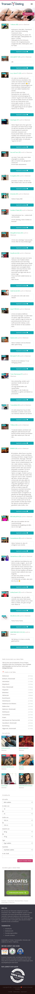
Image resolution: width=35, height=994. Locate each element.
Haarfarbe (5, 847)
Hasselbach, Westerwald (17, 723)
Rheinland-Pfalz (19, 901)
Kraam (17, 717)
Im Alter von (5, 806)
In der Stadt (5, 853)
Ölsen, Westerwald (17, 687)
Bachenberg (17, 726)
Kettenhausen (17, 701)
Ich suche (5, 799)
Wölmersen (17, 676)
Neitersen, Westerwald (17, 709)
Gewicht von (5, 829)
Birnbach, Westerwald (17, 679)
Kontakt (10, 991)
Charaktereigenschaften (11, 933)
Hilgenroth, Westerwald (17, 728)
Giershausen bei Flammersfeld (17, 720)
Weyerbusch (17, 684)
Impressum (24, 991)
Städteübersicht (9, 931)
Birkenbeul (17, 692)
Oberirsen (26, 25)
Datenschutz (16, 991)
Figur (3, 840)
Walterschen (17, 706)
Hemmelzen (17, 681)
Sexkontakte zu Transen (7, 940)
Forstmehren (17, 714)
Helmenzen (17, 695)
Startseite (3, 901)
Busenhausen (17, 698)
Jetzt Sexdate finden (26, 861)
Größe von (5, 817)
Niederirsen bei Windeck (17, 703)
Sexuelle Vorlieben (10, 935)
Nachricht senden (21, 51)
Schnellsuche (8, 928)
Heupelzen (17, 690)
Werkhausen (17, 712)
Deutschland (10, 901)
